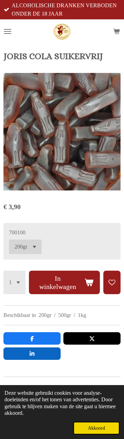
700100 (17, 232)
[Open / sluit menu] (7, 31)
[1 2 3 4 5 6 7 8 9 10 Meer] (14, 282)
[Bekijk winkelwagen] (116, 31)
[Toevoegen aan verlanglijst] (112, 282)
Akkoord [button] (96, 428)
